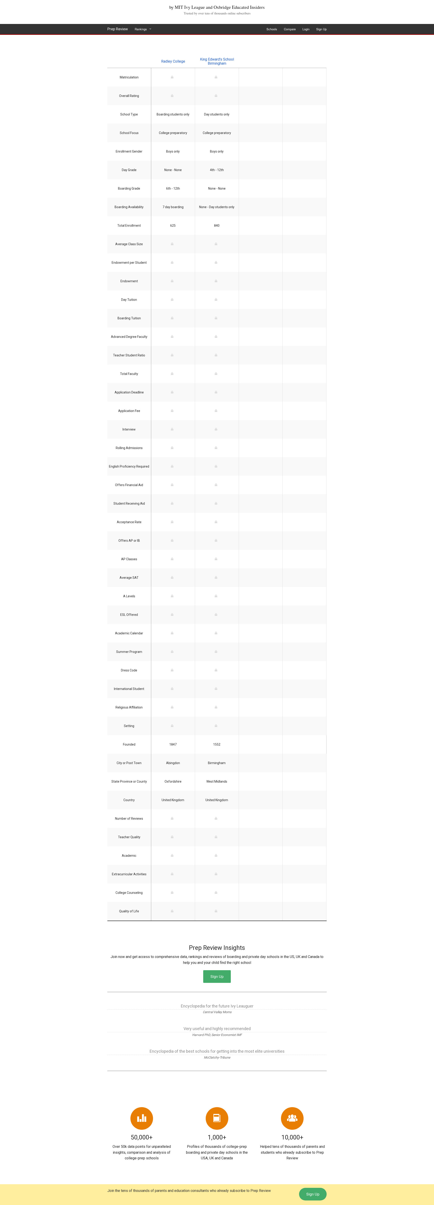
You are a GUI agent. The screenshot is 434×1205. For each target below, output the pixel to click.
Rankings (141, 29)
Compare (290, 29)
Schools (272, 29)
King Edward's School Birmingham (217, 61)
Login (305, 29)
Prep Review (117, 29)
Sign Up (321, 29)
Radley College (173, 61)
